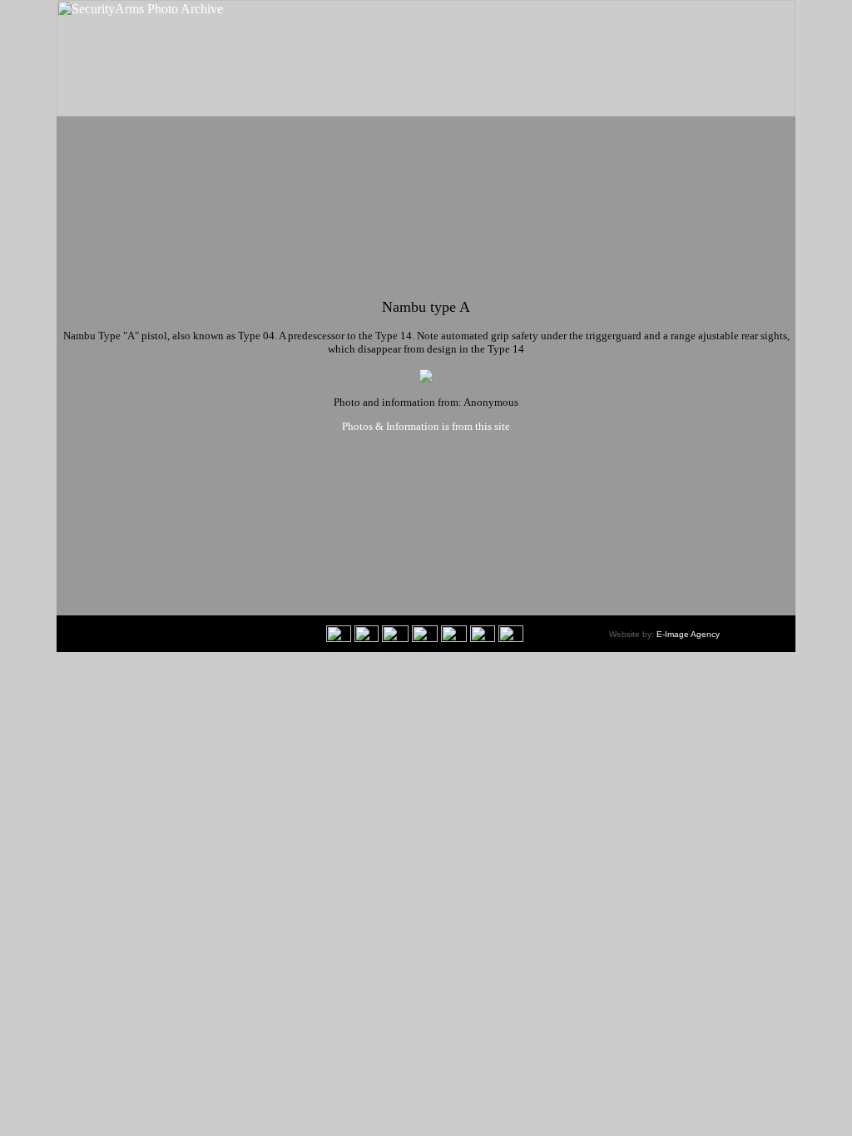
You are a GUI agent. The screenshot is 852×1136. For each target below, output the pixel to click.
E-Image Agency (688, 634)
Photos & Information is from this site (426, 426)
